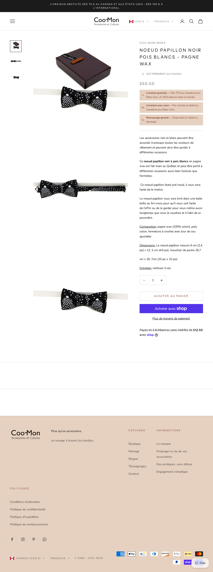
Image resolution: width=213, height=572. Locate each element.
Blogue (133, 459)
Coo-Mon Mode (153, 42)
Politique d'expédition (24, 517)
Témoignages (137, 466)
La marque (163, 444)
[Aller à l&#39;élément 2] (16, 61)
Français (161, 21)
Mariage (134, 451)
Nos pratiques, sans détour (174, 464)
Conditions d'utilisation (25, 502)
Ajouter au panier (171, 296)
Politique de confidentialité (28, 509)
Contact (134, 474)
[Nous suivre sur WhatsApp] (44, 539)
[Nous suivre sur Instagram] (23, 539)
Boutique (135, 444)
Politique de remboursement (29, 524)
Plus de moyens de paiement (171, 318)
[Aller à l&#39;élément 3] (16, 76)
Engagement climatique (172, 472)
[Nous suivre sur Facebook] (12, 539)
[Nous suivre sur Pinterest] (34, 539)
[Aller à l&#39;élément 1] (16, 46)
